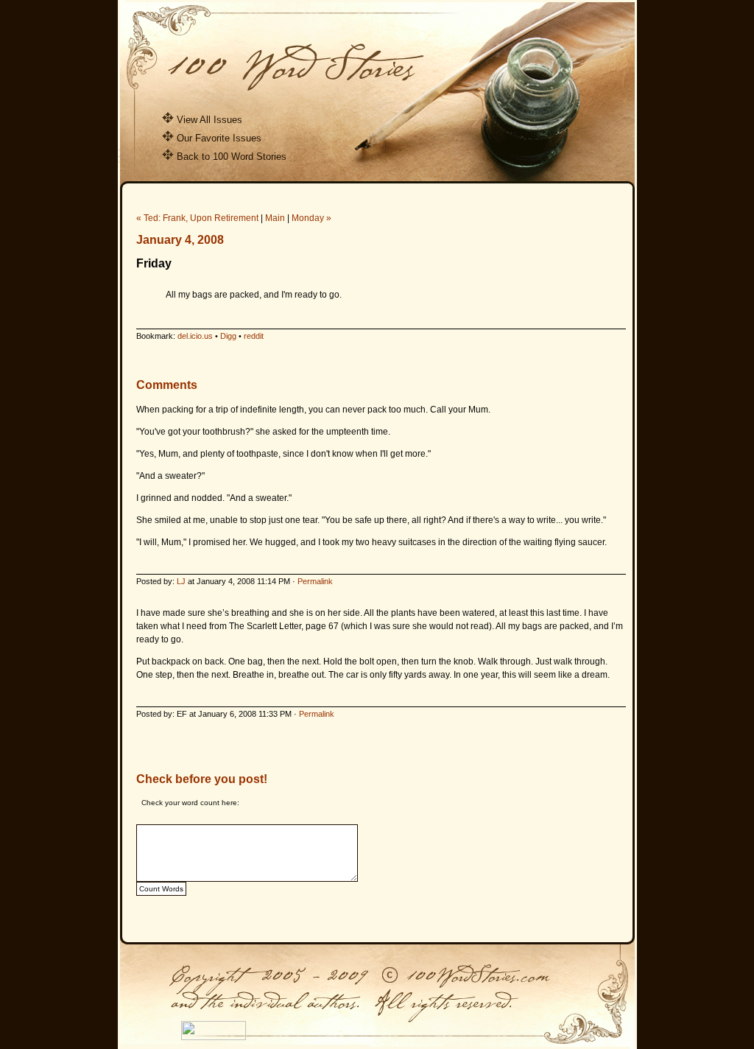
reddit (254, 335)
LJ (181, 581)
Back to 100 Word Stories (231, 156)
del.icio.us (195, 335)
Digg (228, 335)
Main (275, 218)
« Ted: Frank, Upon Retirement (197, 218)
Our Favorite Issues (219, 138)
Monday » (311, 218)
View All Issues (209, 119)
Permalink (315, 581)
